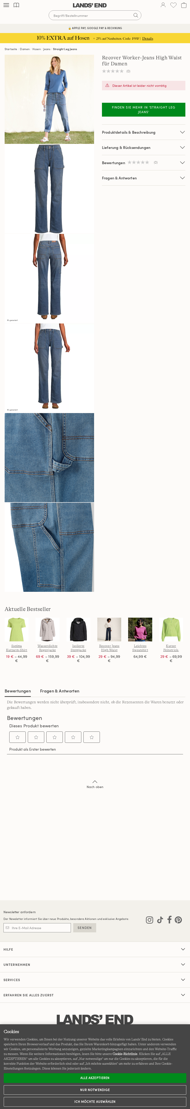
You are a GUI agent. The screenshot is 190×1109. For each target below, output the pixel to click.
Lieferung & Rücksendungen (126, 147)
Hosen (36, 49)
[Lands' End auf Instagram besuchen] (149, 921)
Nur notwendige (95, 1090)
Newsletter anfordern (19, 912)
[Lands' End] (90, 5)
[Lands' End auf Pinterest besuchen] (177, 921)
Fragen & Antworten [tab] (59, 691)
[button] (17, 737)
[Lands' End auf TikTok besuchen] (158, 921)
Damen (25, 49)
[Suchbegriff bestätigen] (135, 15)
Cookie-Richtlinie (125, 1054)
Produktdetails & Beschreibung (129, 132)
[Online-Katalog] (16, 5)
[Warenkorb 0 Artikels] (184, 5)
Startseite (11, 49)
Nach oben (95, 787)
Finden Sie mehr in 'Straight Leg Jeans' (144, 109)
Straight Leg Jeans (65, 49)
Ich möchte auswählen (95, 1102)
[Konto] (163, 5)
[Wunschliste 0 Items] (173, 5)
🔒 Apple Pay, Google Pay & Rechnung (95, 28)
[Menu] (6, 5)
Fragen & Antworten (119, 178)
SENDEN (85, 927)
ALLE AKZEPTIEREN (95, 1078)
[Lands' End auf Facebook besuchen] (168, 921)
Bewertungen (18, 691)
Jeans (46, 49)
